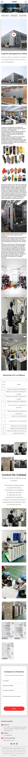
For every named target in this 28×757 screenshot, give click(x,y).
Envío (14, 708)
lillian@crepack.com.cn (9, 740)
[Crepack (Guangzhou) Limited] (14, 2)
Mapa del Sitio (17, 748)
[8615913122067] (14, 744)
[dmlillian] (17, 744)
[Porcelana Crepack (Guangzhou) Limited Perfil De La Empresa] (14, 35)
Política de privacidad (7, 748)
